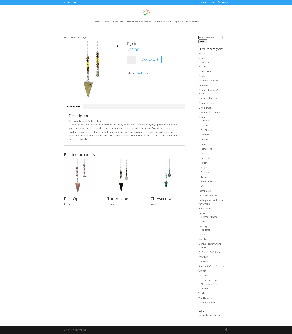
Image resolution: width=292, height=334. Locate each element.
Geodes (204, 139)
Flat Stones (206, 130)
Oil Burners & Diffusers (209, 252)
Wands (204, 186)
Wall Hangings (205, 297)
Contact (212, 3)
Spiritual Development (187, 22)
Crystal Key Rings (206, 103)
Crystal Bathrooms (207, 98)
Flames (204, 125)
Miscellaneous (205, 239)
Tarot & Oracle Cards (208, 280)
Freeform (205, 134)
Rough (204, 162)
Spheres (205, 172)
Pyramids (205, 158)
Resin (203, 221)
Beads (201, 53)
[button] (117, 46)
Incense (202, 213)
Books (201, 58)
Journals (205, 62)
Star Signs (203, 261)
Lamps (201, 234)
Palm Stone (206, 148)
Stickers (202, 270)
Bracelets (203, 66)
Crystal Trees (204, 107)
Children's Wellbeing (208, 80)
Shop (106, 22)
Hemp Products (206, 208)
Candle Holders (205, 71)
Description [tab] (73, 106)
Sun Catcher (204, 275)
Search (203, 41)
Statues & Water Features (211, 266)
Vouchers (203, 293)
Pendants (205, 229)
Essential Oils (204, 190)
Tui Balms (203, 288)
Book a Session (163, 22)
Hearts (204, 144)
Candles (202, 75)
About (96, 22)
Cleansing (203, 85)
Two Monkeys (78, 329)
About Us (118, 22)
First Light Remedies (208, 195)
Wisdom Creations (207, 302)
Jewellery (202, 226)
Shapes (204, 167)
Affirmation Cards (209, 283)
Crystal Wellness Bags (209, 112)
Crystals (202, 117)
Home (203, 3)
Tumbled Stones (209, 181)
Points (204, 153)
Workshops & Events (137, 22)
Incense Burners (209, 216)
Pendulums (76, 37)
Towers (204, 176)
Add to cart (150, 59)
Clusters (205, 120)
